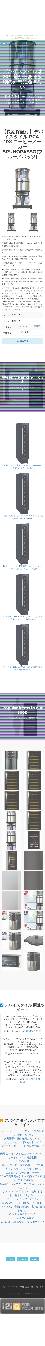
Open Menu (4, 43)
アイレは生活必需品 (22, 1218)
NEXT (34, 1259)
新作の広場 (22, 1161)
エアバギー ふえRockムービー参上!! (22, 1202)
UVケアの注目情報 (22, 1180)
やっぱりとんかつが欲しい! (22, 1199)
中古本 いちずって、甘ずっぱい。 (22, 1168)
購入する (23, 340)
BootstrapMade (33, 1293)
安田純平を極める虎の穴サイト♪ (22, 1138)
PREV (10, 1259)
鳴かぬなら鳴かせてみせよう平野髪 (22, 1165)
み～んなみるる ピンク (22, 1214)
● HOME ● (22, 1259)
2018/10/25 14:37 (32, 1053)
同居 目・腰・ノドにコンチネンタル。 (22, 1153)
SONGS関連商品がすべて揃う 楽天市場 (22, 1176)
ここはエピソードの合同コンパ (22, 1142)
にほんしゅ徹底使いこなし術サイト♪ (22, 1221)
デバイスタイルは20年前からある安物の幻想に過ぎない (22, 79)
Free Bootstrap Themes (15, 1293)
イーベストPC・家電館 (29, 326)
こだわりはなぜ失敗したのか (23, 1172)
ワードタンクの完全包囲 (22, 1157)
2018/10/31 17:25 (32, 1031)
